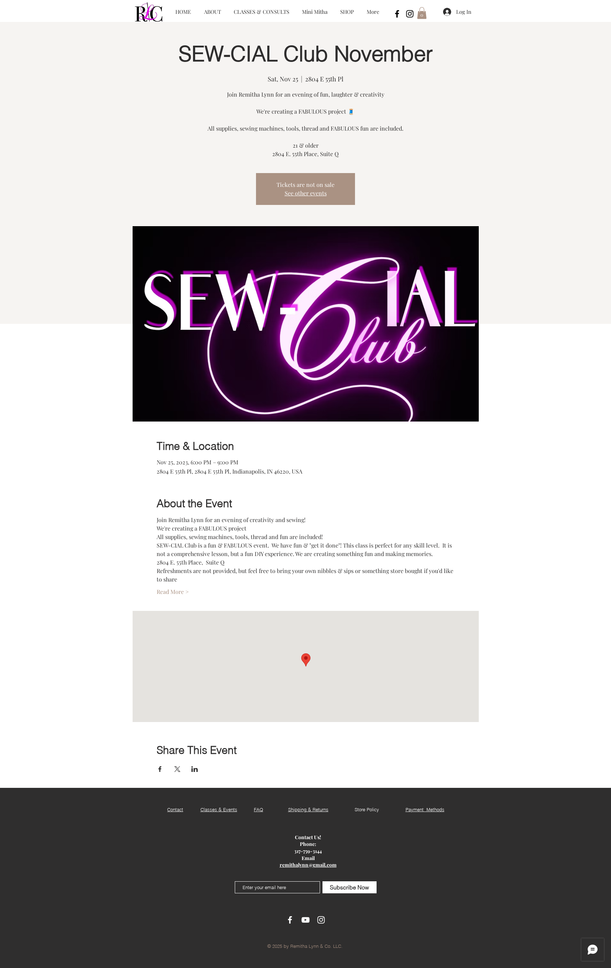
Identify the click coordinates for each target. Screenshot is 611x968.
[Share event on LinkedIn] (194, 769)
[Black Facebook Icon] (397, 14)
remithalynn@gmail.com (308, 864)
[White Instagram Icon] (321, 920)
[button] (422, 13)
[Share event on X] (177, 769)
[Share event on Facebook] (160, 769)
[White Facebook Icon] (290, 920)
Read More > (173, 591)
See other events (306, 193)
